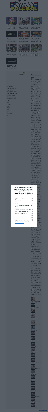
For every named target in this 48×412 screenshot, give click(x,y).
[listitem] (24, 197)
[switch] (32, 198)
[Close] (35, 186)
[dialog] (24, 206)
